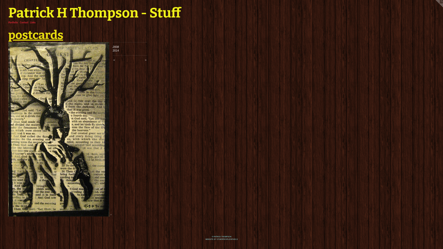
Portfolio (13, 22)
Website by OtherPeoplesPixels (221, 239)
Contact (24, 22)
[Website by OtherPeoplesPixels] (436, 7)
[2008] (58, 129)
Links (32, 22)
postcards (35, 35)
